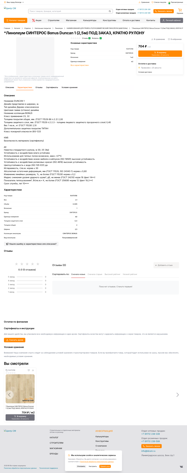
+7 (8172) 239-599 (143, 13)
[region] (93, 394)
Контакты (150, 20)
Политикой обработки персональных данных (97, 462)
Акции (38, 20)
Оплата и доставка (131, 20)
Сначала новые (78, 274)
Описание (9, 87)
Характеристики (25, 87)
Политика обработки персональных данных (20, 468)
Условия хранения (69, 87)
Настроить (93, 466)
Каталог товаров (17, 20)
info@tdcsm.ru (148, 451)
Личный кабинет (173, 20)
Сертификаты (52, 87)
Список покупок (160, 2)
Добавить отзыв (163, 265)
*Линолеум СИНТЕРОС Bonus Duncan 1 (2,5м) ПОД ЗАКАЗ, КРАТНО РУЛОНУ (20, 407)
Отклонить (81, 466)
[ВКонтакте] (181, 466)
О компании (101, 446)
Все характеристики (80, 65)
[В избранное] (29, 370)
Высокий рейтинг (112, 274)
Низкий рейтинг (130, 274)
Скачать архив (16, 340)
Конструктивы (109, 20)
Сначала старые (95, 274)
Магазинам (71, 20)
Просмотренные (176, 2)
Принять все (105, 466)
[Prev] (9, 394)
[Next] (177, 394)
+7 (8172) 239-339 (143, 9)
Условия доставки (145, 72)
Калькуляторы (89, 20)
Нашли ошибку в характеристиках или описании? (32, 244)
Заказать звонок (165, 11)
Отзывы (38, 87)
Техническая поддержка (48, 468)
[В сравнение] (33, 370)
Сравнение (145, 2)
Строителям (53, 20)
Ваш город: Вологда (14, 2)
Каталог (54, 437)
